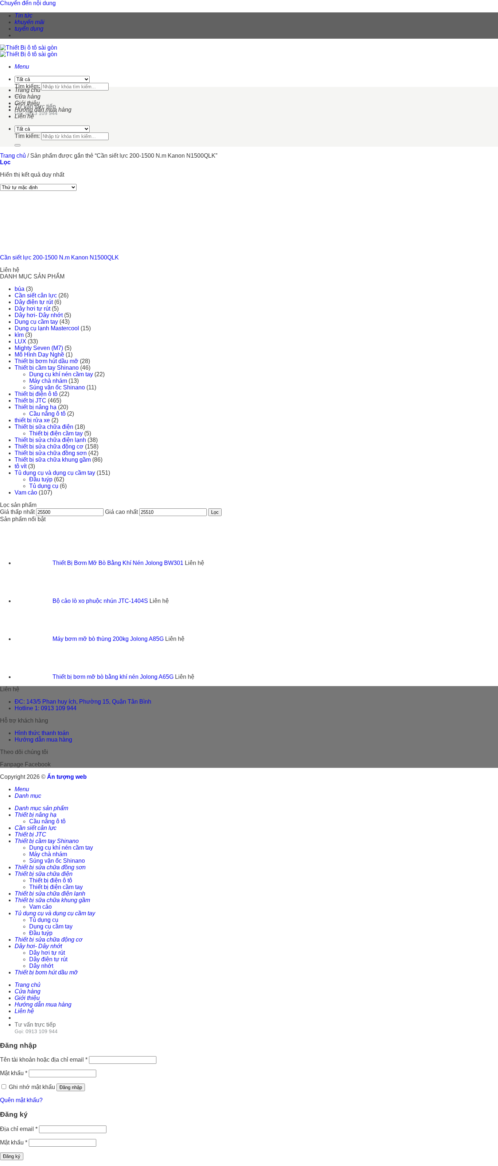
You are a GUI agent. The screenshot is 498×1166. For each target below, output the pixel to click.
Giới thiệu (27, 103)
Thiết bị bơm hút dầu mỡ (46, 361)
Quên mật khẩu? (21, 1100)
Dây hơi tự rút (32, 308)
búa (19, 289)
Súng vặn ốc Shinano (57, 387)
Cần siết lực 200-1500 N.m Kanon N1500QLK (59, 257)
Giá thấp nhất (17, 512)
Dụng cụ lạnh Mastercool (47, 328)
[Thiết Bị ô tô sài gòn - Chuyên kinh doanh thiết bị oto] (28, 51)
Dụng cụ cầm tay (36, 322)
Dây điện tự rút (34, 302)
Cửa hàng (27, 96)
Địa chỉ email (19, 1129)
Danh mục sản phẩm (41, 808)
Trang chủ (27, 90)
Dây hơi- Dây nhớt (39, 315)
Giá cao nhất (121, 512)
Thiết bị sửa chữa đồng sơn (51, 453)
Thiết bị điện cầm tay (56, 433)
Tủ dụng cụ (43, 486)
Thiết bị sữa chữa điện (44, 427)
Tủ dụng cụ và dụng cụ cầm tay (55, 473)
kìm (19, 335)
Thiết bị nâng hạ (36, 407)
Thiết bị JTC (30, 400)
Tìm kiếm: (27, 86)
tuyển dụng (29, 29)
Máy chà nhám (48, 381)
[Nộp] (17, 145)
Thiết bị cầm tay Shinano (47, 368)
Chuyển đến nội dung (28, 3)
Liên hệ (24, 116)
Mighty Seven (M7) (39, 348)
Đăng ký (11, 1156)
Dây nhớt (41, 966)
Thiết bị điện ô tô (36, 394)
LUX (20, 341)
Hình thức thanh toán (42, 733)
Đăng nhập (70, 1087)
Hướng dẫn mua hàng (43, 110)
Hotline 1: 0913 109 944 (46, 708)
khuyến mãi (29, 22)
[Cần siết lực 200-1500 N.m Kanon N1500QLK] (36, 245)
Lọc (215, 512)
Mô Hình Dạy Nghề (39, 354)
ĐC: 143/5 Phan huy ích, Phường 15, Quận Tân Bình (83, 702)
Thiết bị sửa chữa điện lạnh (50, 440)
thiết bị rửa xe (32, 420)
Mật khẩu (13, 1073)
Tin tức (23, 15)
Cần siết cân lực (36, 295)
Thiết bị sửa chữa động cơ (49, 446)
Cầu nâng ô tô (47, 414)
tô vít (21, 466)
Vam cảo (26, 492)
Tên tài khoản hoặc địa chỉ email (43, 1060)
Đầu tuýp (40, 479)
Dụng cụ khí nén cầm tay (61, 374)
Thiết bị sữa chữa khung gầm (53, 460)
